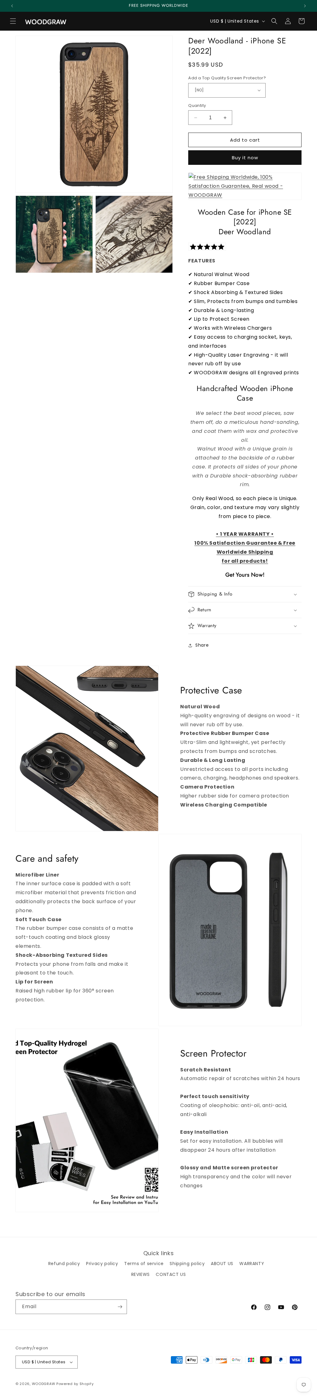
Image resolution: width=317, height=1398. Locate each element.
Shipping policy (187, 1263)
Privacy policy (102, 1263)
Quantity (197, 105)
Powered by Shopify (75, 1383)
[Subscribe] (120, 1306)
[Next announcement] (305, 6)
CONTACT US (171, 1274)
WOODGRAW (43, 1383)
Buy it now (245, 157)
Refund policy (64, 1263)
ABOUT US (222, 1263)
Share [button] (202, 645)
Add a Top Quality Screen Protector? (227, 78)
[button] (13, 21)
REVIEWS (140, 1274)
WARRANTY (251, 1263)
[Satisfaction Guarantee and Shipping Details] (245, 195)
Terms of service (144, 1263)
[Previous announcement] (12, 6)
